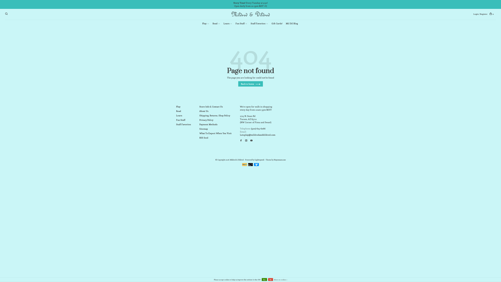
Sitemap (203, 128)
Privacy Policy (206, 120)
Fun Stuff (240, 23)
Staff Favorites (258, 23)
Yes (264, 280)
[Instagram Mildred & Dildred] (246, 140)
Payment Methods (208, 124)
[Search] (6, 14)
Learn (226, 23)
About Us (203, 111)
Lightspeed (259, 160)
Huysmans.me (280, 160)
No (271, 280)
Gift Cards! (277, 23)
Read (215, 23)
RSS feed (203, 137)
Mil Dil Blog (292, 23)
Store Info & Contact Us (211, 106)
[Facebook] (241, 140)
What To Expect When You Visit (215, 133)
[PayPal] (244, 165)
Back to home (247, 84)
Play (204, 23)
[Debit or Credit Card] (251, 165)
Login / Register (480, 14)
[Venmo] (256, 165)
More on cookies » (280, 280)
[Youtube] (251, 140)
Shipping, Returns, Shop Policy (214, 115)
